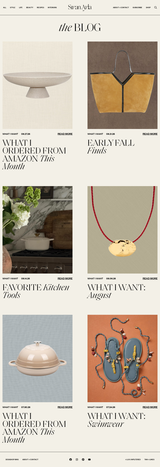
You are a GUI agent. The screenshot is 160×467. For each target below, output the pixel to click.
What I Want (10, 133)
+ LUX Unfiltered (133, 459)
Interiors (52, 7)
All (4, 7)
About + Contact (121, 7)
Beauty (29, 7)
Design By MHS (12, 459)
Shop (148, 7)
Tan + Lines (149, 459)
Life (20, 7)
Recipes (40, 7)
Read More (65, 133)
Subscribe (137, 7)
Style (12, 7)
